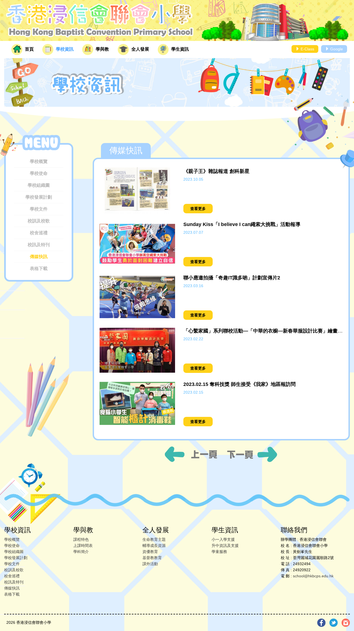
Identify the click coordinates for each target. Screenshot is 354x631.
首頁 (29, 49)
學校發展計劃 (38, 197)
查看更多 (198, 208)
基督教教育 (152, 557)
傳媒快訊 (39, 256)
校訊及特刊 (39, 244)
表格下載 (39, 268)
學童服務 (219, 551)
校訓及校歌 (39, 221)
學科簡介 (81, 551)
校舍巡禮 (39, 232)
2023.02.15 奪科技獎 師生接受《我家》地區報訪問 (239, 384)
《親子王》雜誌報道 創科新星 (216, 171)
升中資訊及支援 (225, 545)
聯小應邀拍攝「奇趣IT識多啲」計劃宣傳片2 (231, 278)
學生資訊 (179, 49)
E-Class (307, 49)
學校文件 (39, 209)
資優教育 (150, 551)
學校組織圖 (39, 185)
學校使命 (39, 173)
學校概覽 (39, 161)
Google (336, 49)
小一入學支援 (223, 539)
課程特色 (81, 539)
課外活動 (150, 564)
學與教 (102, 49)
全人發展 (139, 49)
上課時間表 (83, 545)
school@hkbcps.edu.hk (313, 576)
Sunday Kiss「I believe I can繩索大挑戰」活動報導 (241, 224)
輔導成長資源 (154, 545)
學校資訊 (64, 49)
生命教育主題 (154, 539)
